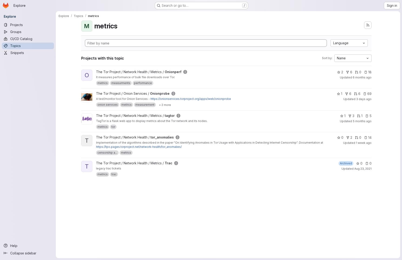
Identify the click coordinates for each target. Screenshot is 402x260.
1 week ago (364, 143)
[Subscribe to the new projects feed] (368, 25)
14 (370, 137)
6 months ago (362, 77)
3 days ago (364, 99)
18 (370, 72)
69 (369, 94)
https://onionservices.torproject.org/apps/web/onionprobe (191, 99)
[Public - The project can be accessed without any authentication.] (185, 72)
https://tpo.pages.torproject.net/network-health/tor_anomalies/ (139, 147)
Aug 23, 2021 (363, 168)
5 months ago (362, 121)
